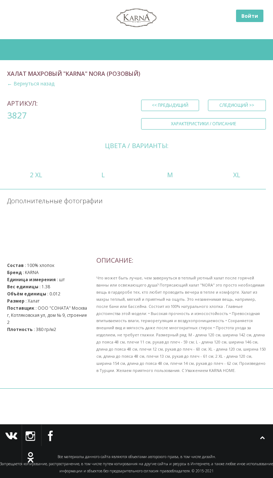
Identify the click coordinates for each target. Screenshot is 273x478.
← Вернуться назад (30, 83)
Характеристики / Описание (203, 124)
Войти (249, 15)
